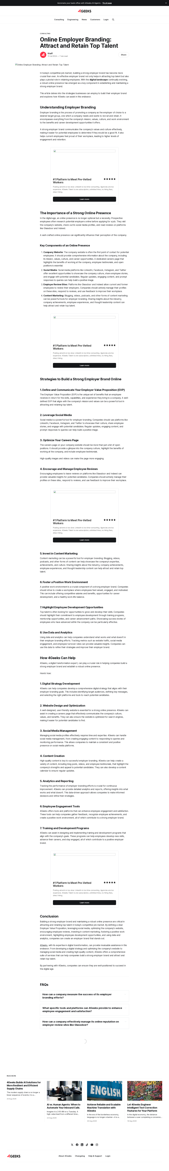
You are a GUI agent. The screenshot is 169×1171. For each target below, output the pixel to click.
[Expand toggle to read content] (125, 994)
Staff (50, 53)
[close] (166, 3)
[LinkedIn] (82, 1144)
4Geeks (43, 945)
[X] (72, 1144)
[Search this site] (113, 20)
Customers (95, 19)
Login (106, 19)
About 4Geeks (65, 1156)
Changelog (80, 1156)
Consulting (59, 19)
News (84, 19)
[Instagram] (97, 1144)
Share (123, 55)
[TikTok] (87, 1144)
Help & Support (95, 1156)
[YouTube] (92, 1144)
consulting (45, 33)
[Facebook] (77, 1144)
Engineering (72, 19)
